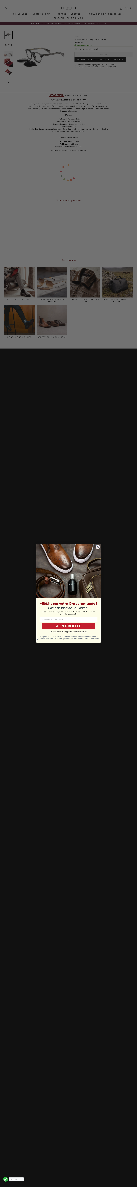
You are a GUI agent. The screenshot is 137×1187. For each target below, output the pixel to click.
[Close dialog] (98, 547)
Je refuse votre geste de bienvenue (68, 631)
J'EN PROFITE (68, 626)
